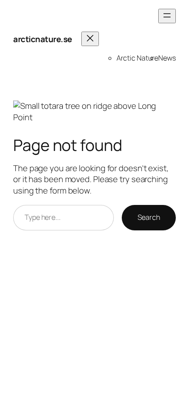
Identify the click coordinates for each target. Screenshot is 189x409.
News (167, 58)
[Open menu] (167, 16)
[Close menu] (90, 39)
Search (149, 217)
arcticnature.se (42, 39)
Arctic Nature (137, 58)
